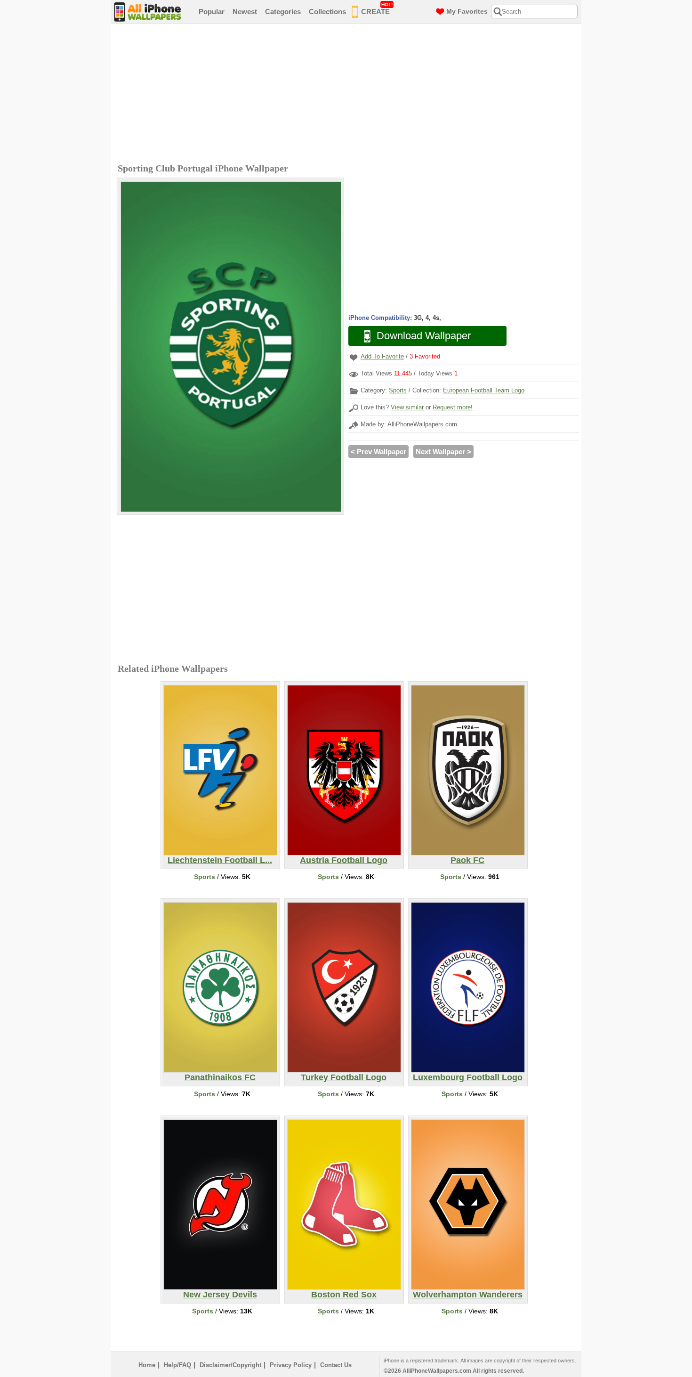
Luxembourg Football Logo (468, 1077)
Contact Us (336, 1365)
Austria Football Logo (343, 860)
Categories (283, 12)
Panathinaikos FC (220, 1077)
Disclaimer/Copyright (230, 1365)
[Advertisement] (348, 95)
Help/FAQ (177, 1365)
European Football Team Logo (483, 390)
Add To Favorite (382, 356)
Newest (245, 12)
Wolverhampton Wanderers (468, 1294)
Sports (398, 390)
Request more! (453, 407)
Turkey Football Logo (343, 1077)
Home (146, 1365)
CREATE (377, 9)
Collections (327, 12)
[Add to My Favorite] (353, 357)
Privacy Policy (291, 1365)
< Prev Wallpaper (378, 452)
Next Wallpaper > (443, 452)
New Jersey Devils (220, 1294)
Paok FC (467, 860)
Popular (212, 12)
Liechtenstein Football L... (220, 860)
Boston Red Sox (344, 1294)
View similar (407, 407)
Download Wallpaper (424, 336)
